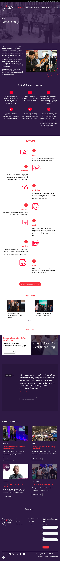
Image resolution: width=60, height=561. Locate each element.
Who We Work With (32, 7)
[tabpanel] (16, 309)
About (18, 521)
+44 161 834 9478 (44, 1)
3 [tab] (32, 320)
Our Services (19, 7)
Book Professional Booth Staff (29, 284)
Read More (8, 459)
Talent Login (54, 1)
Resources (45, 7)
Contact (55, 7)
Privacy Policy (54, 556)
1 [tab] (28, 320)
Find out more (8, 351)
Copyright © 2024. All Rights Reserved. (47, 554)
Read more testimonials (27, 399)
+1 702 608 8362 (34, 1)
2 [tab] (30, 320)
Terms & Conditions (43, 556)
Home (18, 519)
